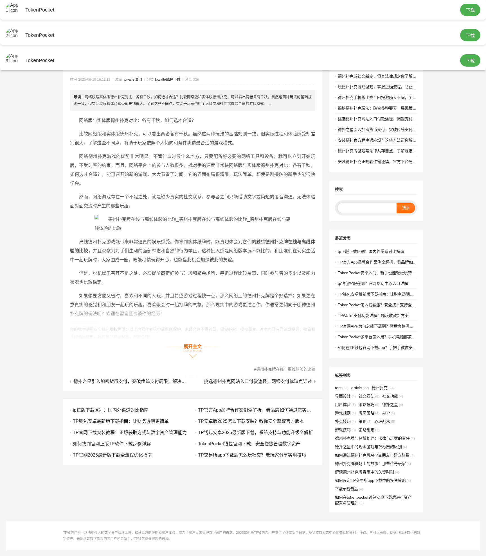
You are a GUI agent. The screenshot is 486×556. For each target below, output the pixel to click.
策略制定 (369, 430)
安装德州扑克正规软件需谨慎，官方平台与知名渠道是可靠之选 (393, 161)
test (341, 387)
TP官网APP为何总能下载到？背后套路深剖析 (377, 326)
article (360, 387)
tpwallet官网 (132, 79)
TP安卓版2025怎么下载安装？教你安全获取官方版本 (251, 421)
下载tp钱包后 (349, 489)
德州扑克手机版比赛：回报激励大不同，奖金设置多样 (385, 97)
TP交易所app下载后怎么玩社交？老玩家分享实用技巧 (252, 455)
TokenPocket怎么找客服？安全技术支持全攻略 (379, 305)
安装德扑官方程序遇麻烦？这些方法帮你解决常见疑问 (385, 140)
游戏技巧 (345, 430)
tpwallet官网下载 (167, 79)
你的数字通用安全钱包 (90, 329)
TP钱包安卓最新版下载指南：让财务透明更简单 (121, 421)
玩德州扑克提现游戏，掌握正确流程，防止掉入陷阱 (383, 87)
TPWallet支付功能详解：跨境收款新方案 (373, 315)
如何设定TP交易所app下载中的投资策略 (373, 480)
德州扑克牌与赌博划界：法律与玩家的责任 (375, 438)
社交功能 (392, 396)
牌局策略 (369, 413)
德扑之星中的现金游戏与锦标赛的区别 (371, 446)
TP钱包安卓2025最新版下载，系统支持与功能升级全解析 (255, 432)
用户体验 (345, 404)
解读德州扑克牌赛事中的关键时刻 (367, 472)
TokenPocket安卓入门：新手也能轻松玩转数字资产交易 (386, 273)
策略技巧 (369, 404)
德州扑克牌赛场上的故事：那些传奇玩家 (373, 463)
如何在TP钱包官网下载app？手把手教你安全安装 (381, 347)
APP (388, 413)
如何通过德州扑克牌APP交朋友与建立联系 (375, 455)
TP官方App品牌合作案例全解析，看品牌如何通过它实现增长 (259, 410)
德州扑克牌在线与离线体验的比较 (285, 369)
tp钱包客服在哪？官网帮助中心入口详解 (373, 283)
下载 (470, 10)
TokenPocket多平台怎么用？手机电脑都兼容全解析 (383, 337)
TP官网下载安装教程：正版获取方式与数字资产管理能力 (130, 432)
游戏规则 (345, 413)
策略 (365, 421)
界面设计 (345, 396)
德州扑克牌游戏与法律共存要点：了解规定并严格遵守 (385, 151)
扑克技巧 (345, 421)
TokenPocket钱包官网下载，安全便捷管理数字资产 (249, 443)
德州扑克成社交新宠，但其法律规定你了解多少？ (381, 76)
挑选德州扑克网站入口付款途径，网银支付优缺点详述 (258, 381)
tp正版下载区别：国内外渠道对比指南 (110, 410)
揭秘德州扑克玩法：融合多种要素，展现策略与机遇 (383, 108)
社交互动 (369, 396)
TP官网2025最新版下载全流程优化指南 (112, 455)
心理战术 (384, 421)
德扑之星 (392, 404)
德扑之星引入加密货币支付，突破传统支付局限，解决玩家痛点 (131, 381)
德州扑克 (383, 387)
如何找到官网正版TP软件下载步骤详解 (112, 443)
